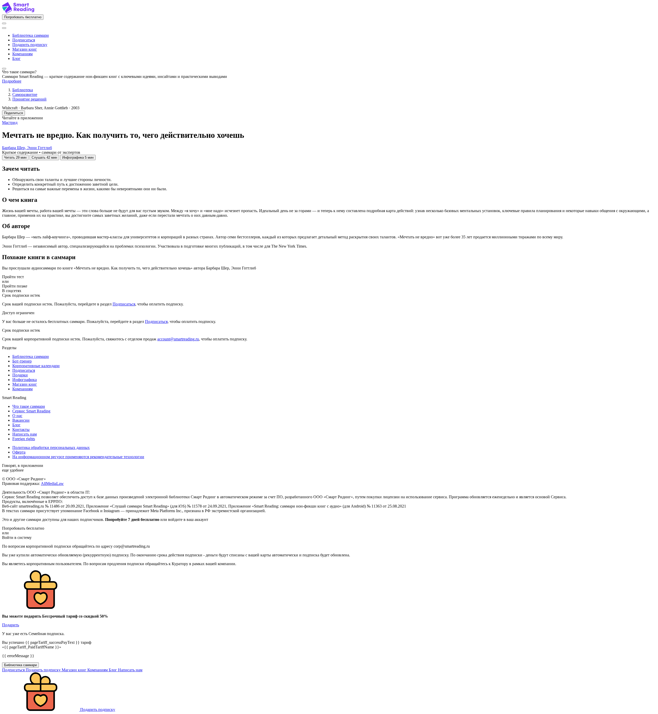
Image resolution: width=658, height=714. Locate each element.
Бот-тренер (22, 361)
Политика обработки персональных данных (51, 447)
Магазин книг (24, 49)
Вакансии (21, 420)
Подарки (20, 375)
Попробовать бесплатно (22, 17)
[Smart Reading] (18, 12)
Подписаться (23, 40)
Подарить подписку (29, 44)
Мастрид (9, 122)
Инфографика (24, 379)
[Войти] (4, 23)
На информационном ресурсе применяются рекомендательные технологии (78, 457)
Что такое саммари (28, 406)
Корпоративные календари (36, 366)
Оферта (18, 452)
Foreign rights (23, 439)
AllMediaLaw (52, 483)
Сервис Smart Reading (31, 411)
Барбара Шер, (14, 148)
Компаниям (22, 54)
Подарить (10, 625)
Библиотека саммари (30, 35)
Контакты (21, 429)
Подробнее (11, 81)
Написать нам (24, 434)
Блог (16, 58)
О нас (17, 415)
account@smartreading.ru (178, 339)
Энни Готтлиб (39, 148)
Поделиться (13, 113)
